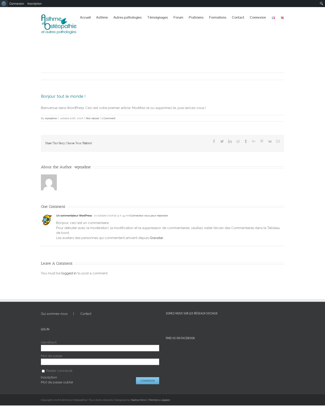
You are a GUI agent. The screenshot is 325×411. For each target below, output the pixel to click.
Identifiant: (49, 342)
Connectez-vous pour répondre (149, 215)
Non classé (92, 118)
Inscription (49, 377)
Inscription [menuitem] (34, 3)
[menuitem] (4, 3)
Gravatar (156, 238)
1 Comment (108, 118)
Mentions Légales (159, 399)
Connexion (147, 380)
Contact (85, 313)
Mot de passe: (52, 356)
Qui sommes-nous (54, 313)
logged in (68, 273)
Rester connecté (59, 371)
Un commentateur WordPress (74, 215)
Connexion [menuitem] (16, 3)
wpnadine (51, 118)
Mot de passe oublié (57, 382)
